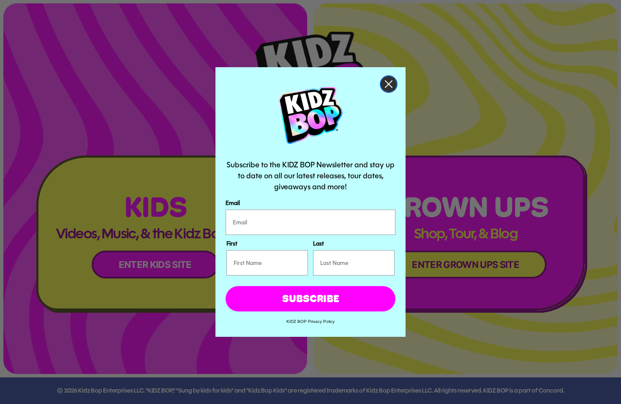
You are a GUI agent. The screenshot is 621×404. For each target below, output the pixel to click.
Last (318, 243)
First (231, 243)
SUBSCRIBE (310, 298)
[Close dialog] (388, 84)
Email (233, 203)
